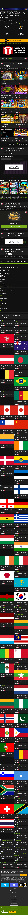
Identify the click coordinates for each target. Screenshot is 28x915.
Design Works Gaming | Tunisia (21, 839)
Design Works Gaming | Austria (7, 366)
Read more (4, 911)
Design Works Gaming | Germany (21, 510)
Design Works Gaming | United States (7, 862)
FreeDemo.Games (22, 896)
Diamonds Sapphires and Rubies (7, 110)
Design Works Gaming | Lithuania (21, 631)
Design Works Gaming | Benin (21, 373)
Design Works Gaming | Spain (21, 796)
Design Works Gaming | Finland (21, 495)
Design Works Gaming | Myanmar (21, 681)
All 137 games (22, 144)
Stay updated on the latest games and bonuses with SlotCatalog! (12, 884)
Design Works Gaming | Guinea (21, 531)
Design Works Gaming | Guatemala (7, 531)
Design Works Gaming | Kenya (7, 602)
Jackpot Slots (14, 905)
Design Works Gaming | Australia (21, 351)
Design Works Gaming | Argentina (7, 344)
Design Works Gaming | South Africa (7, 796)
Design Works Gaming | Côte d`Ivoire (21, 452)
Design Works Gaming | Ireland (7, 567)
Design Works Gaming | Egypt (7, 473)
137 (1, 296)
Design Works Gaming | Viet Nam (7, 877)
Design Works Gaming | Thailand (7, 839)
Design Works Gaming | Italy (21, 567)
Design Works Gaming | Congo (21, 437)
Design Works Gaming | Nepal (7, 688)
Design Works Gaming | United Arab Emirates (21, 851)
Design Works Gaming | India (21, 552)
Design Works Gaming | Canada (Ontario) (21, 416)
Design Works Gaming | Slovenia (7, 781)
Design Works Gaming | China (21, 430)
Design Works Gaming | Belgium (7, 380)
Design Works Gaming (6, 286)
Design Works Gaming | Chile (7, 430)
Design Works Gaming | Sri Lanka (7, 803)
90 (1, 300)
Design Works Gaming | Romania (21, 760)
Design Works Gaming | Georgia (7, 510)
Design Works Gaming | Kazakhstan (21, 588)
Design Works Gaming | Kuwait (7, 609)
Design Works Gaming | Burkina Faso (7, 394)
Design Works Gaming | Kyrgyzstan (21, 609)
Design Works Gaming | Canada (7, 416)
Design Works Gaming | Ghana (7, 524)
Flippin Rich (18, 81)
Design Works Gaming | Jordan (21, 573)
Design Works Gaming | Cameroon (21, 401)
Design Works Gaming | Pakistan (21, 724)
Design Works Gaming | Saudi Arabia (7, 767)
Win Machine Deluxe (6, 95)
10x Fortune (4, 124)
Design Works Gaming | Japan (7, 581)
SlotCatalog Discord (14, 896)
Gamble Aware (6, 229)
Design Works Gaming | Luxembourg (7, 645)
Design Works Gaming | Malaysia (21, 645)
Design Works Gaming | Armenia (21, 337)
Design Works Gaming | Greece (21, 524)
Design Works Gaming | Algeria (21, 323)
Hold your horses (6, 81)
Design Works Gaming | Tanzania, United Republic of (21, 825)
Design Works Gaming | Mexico (7, 674)
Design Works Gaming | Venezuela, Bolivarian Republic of (21, 870)
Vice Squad (18, 95)
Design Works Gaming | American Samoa (7, 330)
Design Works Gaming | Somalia (21, 781)
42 (1, 310)
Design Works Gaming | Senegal (21, 767)
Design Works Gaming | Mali (7, 660)
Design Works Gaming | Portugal (7, 753)
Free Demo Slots (14, 903)
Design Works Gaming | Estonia (21, 481)
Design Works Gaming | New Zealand (7, 710)
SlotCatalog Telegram (3, 897)
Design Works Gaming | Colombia (7, 445)
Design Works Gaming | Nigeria (21, 710)
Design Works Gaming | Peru (7, 739)
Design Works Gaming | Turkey (7, 854)
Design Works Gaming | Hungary (7, 545)
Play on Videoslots (15, 40)
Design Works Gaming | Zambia (21, 877)
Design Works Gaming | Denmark (7, 466)
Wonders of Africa (20, 124)
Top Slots (14, 901)
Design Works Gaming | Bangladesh (21, 366)
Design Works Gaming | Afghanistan (7, 323)
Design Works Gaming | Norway (7, 724)
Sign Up (24, 888)
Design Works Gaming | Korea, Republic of (21, 602)
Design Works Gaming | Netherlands (21, 695)
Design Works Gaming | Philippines (21, 739)
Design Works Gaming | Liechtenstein (21, 616)
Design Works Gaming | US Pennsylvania (21, 862)
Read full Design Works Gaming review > (11, 43)
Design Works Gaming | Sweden (21, 810)
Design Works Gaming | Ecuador (21, 466)
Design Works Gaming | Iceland (21, 538)
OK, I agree (12, 911)
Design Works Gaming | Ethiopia (7, 488)
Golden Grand (19, 138)
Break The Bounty (20, 110)
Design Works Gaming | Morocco (21, 666)
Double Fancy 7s (5, 138)
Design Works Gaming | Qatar (21, 746)
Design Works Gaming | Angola (21, 330)
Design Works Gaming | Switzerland (7, 825)
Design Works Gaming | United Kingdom (21, 857)
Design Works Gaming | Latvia (7, 624)
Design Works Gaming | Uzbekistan (7, 869)
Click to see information (14, 167)
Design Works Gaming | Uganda (21, 846)
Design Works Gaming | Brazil (21, 387)
